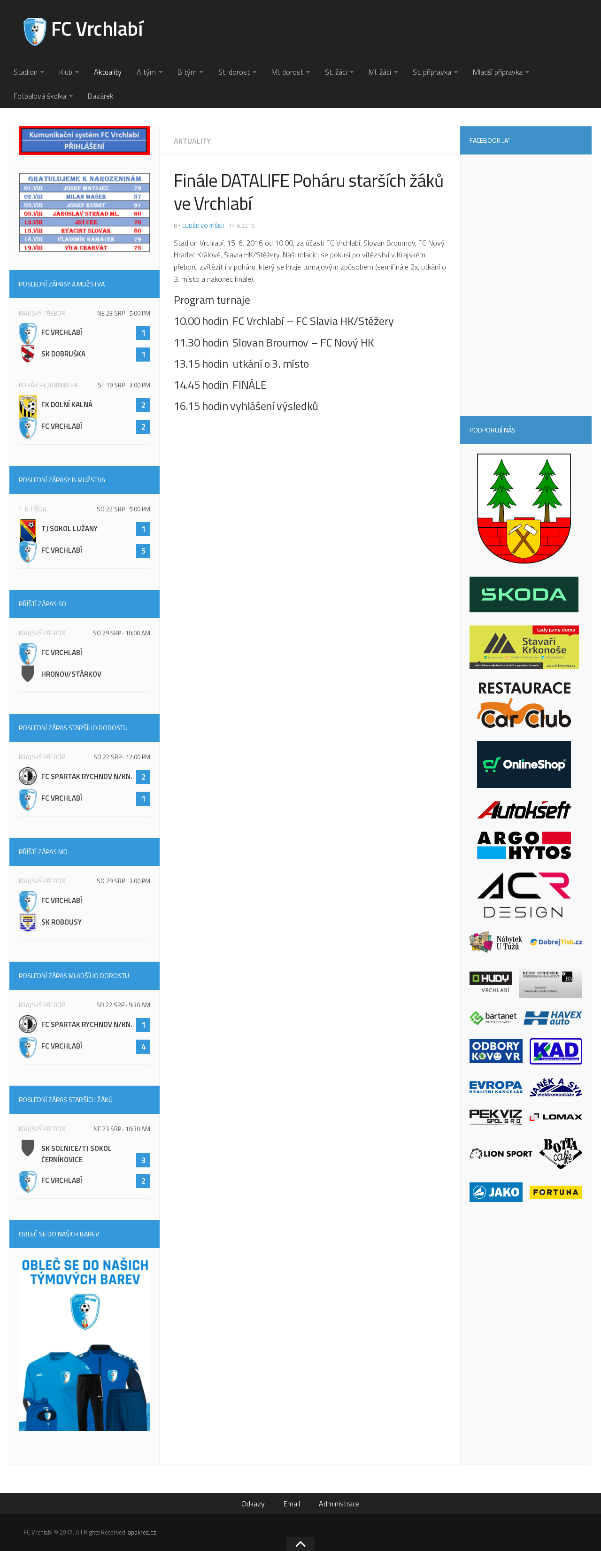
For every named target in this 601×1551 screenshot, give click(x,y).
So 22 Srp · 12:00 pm (121, 757)
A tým (146, 71)
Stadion (26, 71)
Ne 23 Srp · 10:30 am (121, 1129)
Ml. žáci (380, 71)
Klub (65, 71)
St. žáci (336, 71)
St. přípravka (432, 71)
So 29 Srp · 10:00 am (121, 633)
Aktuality (108, 71)
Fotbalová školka (40, 95)
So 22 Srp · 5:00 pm (123, 509)
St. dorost (234, 71)
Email (292, 1503)
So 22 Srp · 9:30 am (123, 1005)
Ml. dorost (287, 71)
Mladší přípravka (498, 71)
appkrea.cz (142, 1532)
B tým (187, 71)
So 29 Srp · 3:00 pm (123, 881)
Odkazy (253, 1503)
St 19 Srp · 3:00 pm (124, 385)
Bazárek (100, 95)
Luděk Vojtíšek (203, 225)
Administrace (339, 1503)
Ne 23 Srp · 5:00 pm (123, 313)
